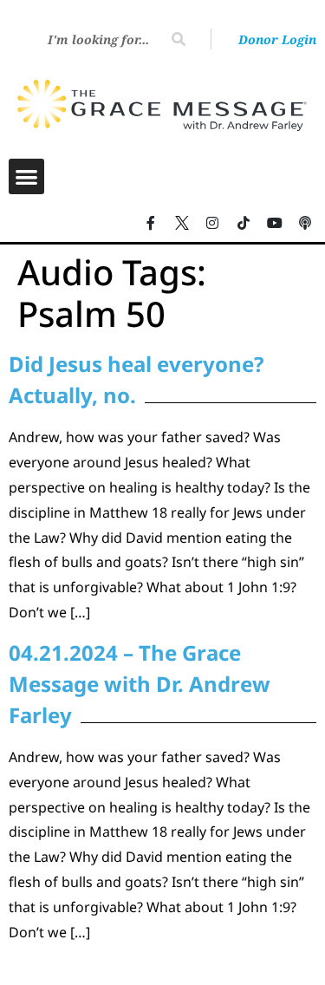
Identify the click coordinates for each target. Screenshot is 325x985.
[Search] (178, 39)
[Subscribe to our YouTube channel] (274, 223)
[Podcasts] (305, 223)
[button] (26, 176)
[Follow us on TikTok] (243, 223)
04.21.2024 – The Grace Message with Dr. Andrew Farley (139, 683)
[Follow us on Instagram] (213, 223)
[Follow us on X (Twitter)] (182, 223)
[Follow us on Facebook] (151, 223)
